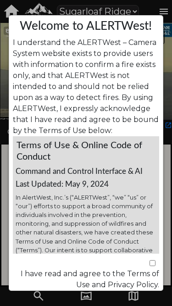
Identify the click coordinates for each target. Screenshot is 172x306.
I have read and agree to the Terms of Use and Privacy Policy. (90, 279)
